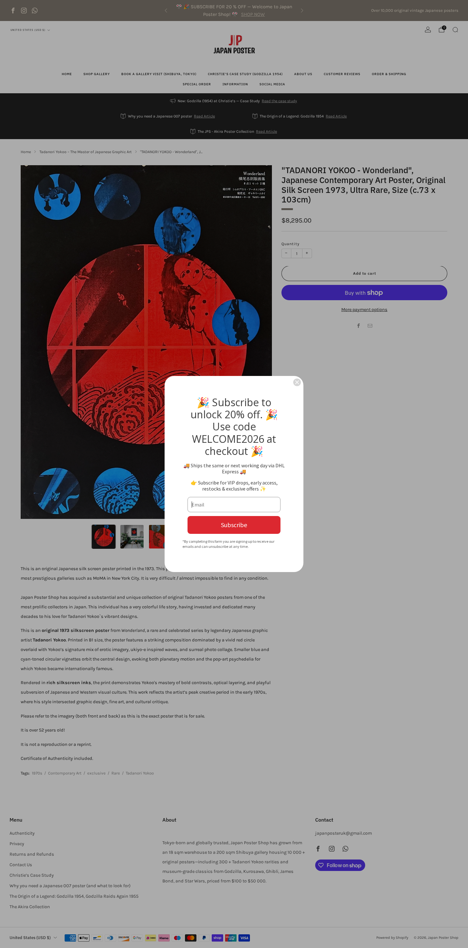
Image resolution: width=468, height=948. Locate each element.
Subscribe (234, 525)
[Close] (297, 382)
